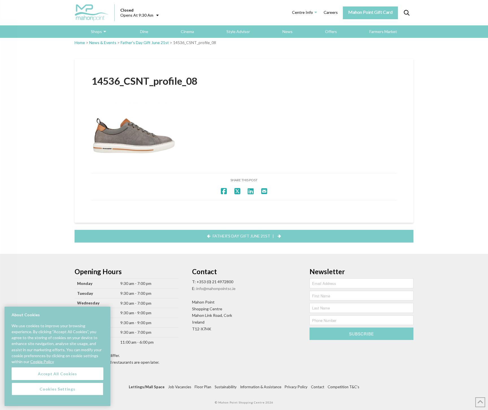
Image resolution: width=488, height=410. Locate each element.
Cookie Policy (42, 361)
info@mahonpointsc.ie (216, 288)
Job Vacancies (179, 387)
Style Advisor (238, 31)
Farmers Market (383, 31)
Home (80, 42)
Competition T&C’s (343, 387)
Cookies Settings (57, 388)
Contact (317, 387)
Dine (144, 31)
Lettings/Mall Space (147, 387)
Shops (96, 31)
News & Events (102, 42)
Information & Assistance (260, 387)
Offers (331, 31)
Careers (331, 12)
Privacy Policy (296, 387)
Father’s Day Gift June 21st (145, 42)
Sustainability (226, 387)
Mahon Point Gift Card (370, 12)
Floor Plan (203, 387)
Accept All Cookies (57, 373)
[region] (57, 356)
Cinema (187, 31)
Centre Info (302, 12)
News (287, 31)
